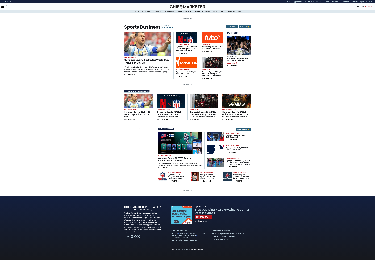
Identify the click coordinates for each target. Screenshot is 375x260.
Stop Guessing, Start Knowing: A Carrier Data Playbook (222, 211)
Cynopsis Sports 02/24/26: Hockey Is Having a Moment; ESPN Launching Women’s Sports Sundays (212, 75)
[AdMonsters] (363, 1)
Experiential (157, 12)
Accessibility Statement (179, 238)
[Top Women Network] (314, 1)
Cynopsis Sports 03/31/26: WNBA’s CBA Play (186, 73)
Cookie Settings (176, 236)
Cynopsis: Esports (228, 109)
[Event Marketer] (336, 1)
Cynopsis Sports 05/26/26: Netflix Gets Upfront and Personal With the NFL (186, 49)
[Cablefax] (370, 1)
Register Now (202, 217)
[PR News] (327, 1)
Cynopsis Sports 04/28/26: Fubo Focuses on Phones (212, 48)
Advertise (360, 7)
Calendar (231, 27)
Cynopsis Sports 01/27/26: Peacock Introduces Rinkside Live (175, 159)
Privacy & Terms (190, 236)
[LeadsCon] (354, 1)
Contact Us (201, 233)
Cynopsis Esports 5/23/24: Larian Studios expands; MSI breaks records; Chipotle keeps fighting (236, 115)
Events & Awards (218, 12)
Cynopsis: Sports (130, 57)
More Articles (242, 130)
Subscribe (368, 7)
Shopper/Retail (169, 12)
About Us (192, 233)
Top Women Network (234, 12)
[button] (2, 6)
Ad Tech (136, 12)
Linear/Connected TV (184, 12)
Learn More (231, 63)
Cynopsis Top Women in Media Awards (238, 59)
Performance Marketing (202, 12)
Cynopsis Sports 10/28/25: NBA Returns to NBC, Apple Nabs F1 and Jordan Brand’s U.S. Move (238, 163)
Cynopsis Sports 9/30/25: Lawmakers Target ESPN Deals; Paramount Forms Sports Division (176, 178)
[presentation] (147, 44)
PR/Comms (146, 12)
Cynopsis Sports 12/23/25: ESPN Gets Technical (238, 136)
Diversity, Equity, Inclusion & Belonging (184, 240)
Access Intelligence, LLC (183, 249)
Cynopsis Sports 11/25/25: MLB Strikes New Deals (238, 149)
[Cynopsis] (346, 1)
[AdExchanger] (298, 2)
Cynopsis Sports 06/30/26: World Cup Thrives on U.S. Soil (146, 61)
